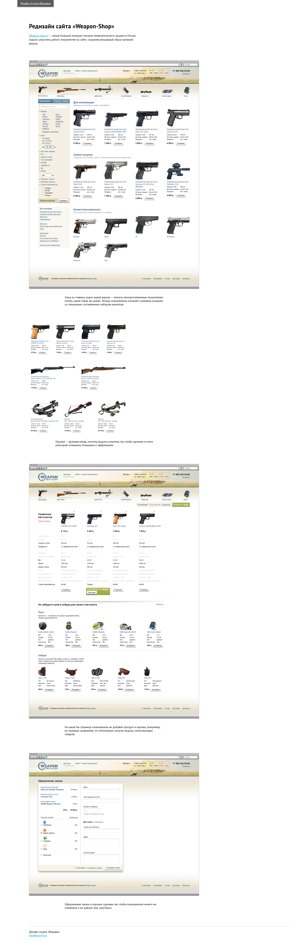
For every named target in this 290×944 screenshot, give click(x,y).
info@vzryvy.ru (38, 935)
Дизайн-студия (35, 3)
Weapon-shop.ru (38, 35)
